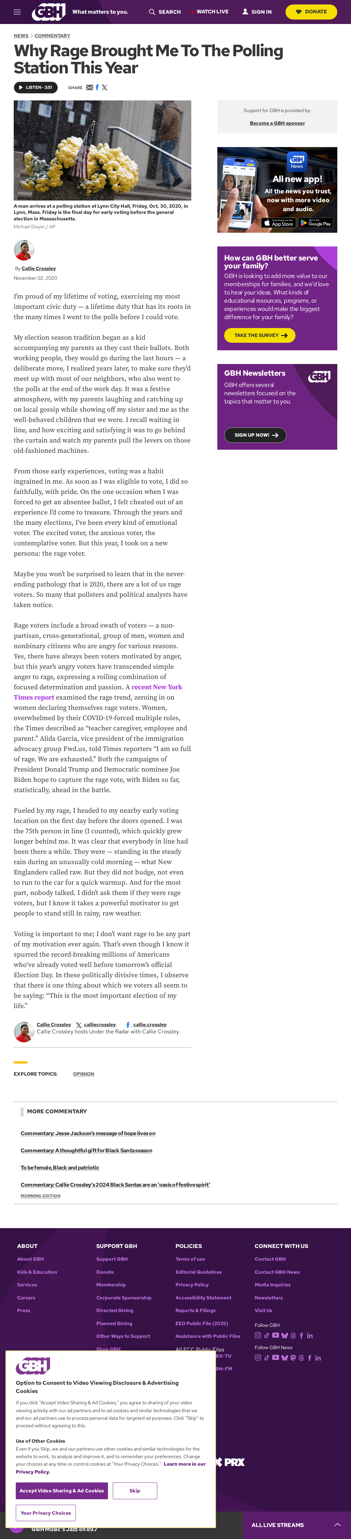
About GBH (30, 1259)
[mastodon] (293, 1357)
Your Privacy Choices (46, 1513)
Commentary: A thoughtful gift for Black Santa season (86, 1150)
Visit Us (263, 1310)
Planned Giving (114, 1323)
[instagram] (258, 1334)
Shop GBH (108, 1349)
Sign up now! (252, 435)
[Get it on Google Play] (316, 223)
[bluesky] (284, 1334)
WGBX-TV (219, 1356)
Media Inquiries (273, 1285)
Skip (135, 1491)
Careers (26, 1298)
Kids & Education (37, 1272)
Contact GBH (270, 1259)
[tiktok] (267, 1334)
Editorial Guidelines (199, 1272)
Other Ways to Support (123, 1336)
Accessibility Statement (203, 1298)
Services (27, 1285)
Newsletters (269, 1298)
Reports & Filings (196, 1310)
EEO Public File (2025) (202, 1323)
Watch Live (213, 11)
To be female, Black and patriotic (60, 1167)
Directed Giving (114, 1310)
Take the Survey (256, 335)
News (21, 36)
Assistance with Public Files (208, 1336)
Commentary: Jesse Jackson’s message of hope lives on (88, 1133)
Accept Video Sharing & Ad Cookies (62, 1491)
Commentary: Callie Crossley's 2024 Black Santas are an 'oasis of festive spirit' (115, 1184)
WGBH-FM (219, 1369)
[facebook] (301, 1334)
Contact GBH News (277, 1272)
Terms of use (190, 1259)
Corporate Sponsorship (124, 1298)
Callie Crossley (39, 268)
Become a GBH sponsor (277, 123)
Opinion (83, 1074)
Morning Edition (40, 1196)
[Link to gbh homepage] (48, 11)
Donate (316, 11)
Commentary (52, 36)
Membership (111, 1285)
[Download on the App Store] (278, 223)
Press (23, 1310)
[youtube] (275, 1334)
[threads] (293, 1334)
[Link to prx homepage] (229, 1461)
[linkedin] (310, 1334)
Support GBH (112, 1259)
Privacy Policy (192, 1285)
